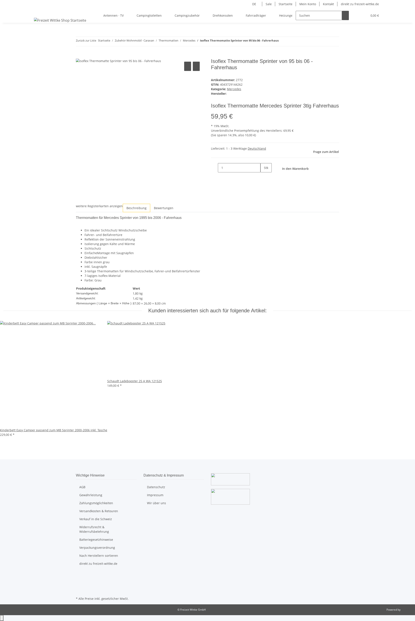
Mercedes (234, 89)
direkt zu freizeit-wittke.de (360, 4)
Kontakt (328, 4)
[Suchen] (345, 15)
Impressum (155, 495)
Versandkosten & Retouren (98, 511)
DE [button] (254, 4)
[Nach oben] (1, 618)
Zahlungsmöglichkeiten (96, 503)
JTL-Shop (406, 609)
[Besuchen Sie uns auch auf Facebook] (79, 575)
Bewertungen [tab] (163, 208)
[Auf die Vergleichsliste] (187, 66)
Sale (269, 4)
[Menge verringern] (214, 167)
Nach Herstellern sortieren (98, 556)
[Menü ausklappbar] (38, 11)
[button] (355, 15)
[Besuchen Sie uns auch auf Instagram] (79, 585)
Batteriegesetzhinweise (96, 540)
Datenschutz (156, 487)
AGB (82, 487)
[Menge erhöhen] (263, 177)
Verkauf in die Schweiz (95, 519)
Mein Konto (307, 4)
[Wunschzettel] (362, 15)
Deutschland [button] (257, 148)
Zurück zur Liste (86, 40)
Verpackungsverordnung (97, 548)
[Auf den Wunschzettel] (196, 66)
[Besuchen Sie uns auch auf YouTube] (79, 580)
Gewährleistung (90, 495)
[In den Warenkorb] (79, 55)
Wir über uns (156, 503)
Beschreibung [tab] (136, 208)
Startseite (285, 4)
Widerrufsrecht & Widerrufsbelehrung (94, 529)
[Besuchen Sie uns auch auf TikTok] (79, 590)
